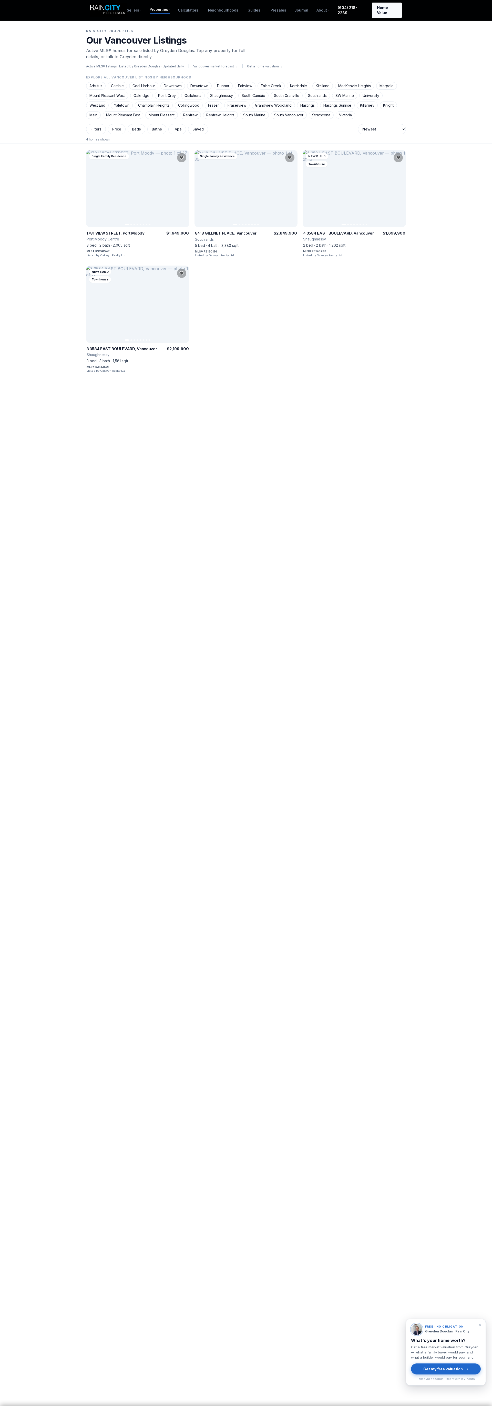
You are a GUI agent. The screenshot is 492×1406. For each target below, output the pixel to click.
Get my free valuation (443, 1369)
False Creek (271, 86)
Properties (159, 9)
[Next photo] (183, 189)
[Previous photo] (92, 189)
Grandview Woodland (273, 105)
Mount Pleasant (162, 115)
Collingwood (188, 105)
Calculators (188, 10)
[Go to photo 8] (149, 224)
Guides (254, 10)
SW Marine (344, 95)
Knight (388, 105)
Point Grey (167, 95)
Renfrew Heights (220, 115)
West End (97, 105)
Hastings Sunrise (337, 105)
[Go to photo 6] (143, 224)
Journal (301, 10)
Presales (278, 10)
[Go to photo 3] (134, 224)
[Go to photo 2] (131, 224)
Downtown (173, 86)
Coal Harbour (143, 86)
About (321, 10)
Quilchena (192, 95)
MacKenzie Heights (354, 86)
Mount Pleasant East (123, 115)
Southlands (317, 95)
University (371, 95)
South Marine (254, 115)
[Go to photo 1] (127, 224)
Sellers (133, 10)
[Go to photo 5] (140, 224)
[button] (137, 203)
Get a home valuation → (265, 66)
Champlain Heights (153, 105)
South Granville (286, 95)
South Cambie (253, 95)
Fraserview (237, 105)
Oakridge (141, 95)
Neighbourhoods (223, 10)
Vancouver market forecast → (215, 66)
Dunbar (223, 86)
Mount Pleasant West (107, 95)
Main (93, 115)
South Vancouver (288, 115)
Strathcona (321, 115)
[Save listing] (181, 157)
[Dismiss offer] (480, 1324)
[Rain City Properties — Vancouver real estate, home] (108, 10)
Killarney (367, 105)
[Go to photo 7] (146, 224)
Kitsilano (323, 86)
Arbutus (95, 86)
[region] (137, 188)
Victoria (345, 115)
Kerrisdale (298, 86)
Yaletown (121, 105)
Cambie (117, 86)
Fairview (245, 86)
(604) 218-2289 (347, 10)
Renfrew (190, 115)
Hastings (307, 105)
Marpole (387, 86)
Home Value (382, 10)
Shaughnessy (221, 95)
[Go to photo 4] (137, 224)
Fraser (213, 105)
